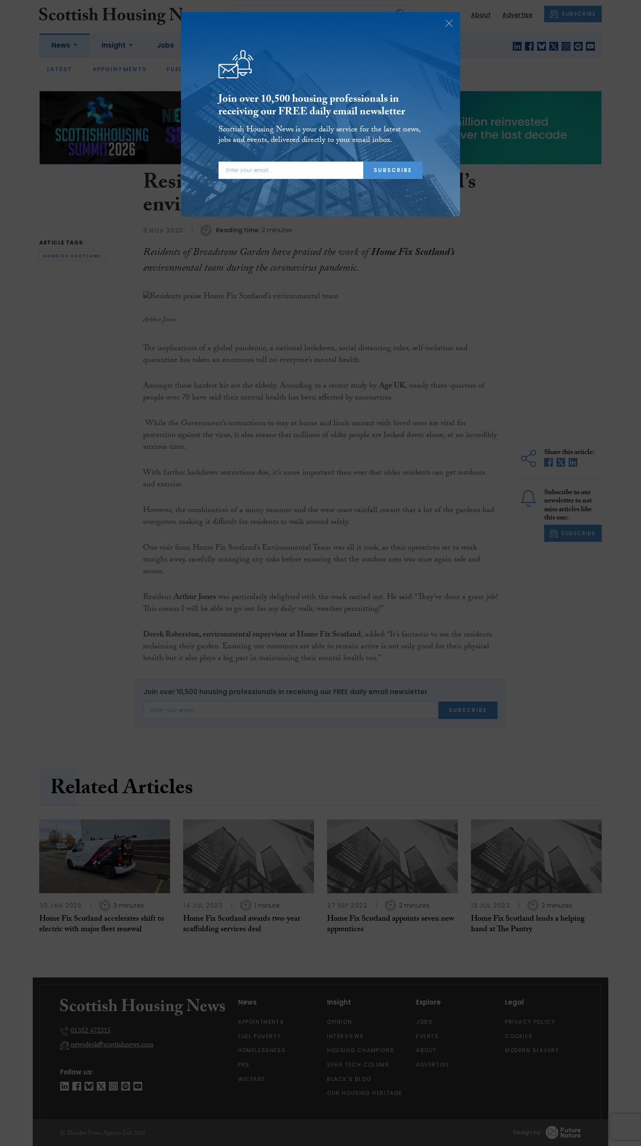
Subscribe (393, 170)
